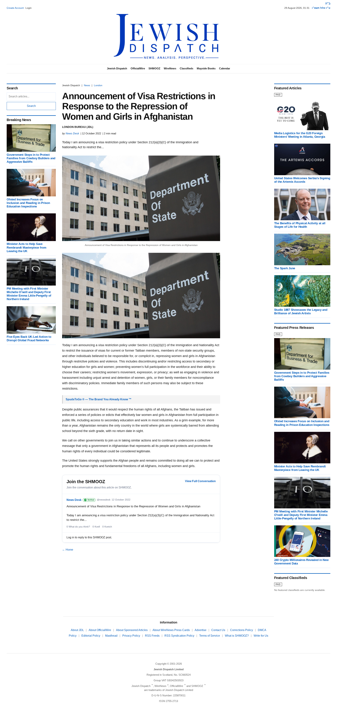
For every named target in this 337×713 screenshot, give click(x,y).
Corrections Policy (242, 630)
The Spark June (284, 268)
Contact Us (218, 630)
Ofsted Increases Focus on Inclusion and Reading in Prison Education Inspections (28, 203)
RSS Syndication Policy (179, 635)
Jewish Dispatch (117, 68)
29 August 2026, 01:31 (296, 7)
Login (28, 7)
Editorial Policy (91, 635)
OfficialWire (138, 68)
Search (31, 105)
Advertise (201, 630)
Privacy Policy (131, 635)
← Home (67, 549)
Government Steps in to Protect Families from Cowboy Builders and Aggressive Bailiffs (31, 158)
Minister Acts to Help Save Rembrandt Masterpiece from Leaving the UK (26, 247)
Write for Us (261, 635)
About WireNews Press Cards (171, 630)
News (87, 85)
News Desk (72, 133)
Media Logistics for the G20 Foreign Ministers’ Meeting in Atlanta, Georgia (299, 135)
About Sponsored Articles (132, 630)
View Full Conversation (200, 481)
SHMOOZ (154, 68)
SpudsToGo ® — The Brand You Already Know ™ (98, 399)
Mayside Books (206, 68)
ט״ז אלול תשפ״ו (321, 7)
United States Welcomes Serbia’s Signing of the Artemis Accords (302, 180)
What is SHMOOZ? (237, 635)
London (98, 85)
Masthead (111, 635)
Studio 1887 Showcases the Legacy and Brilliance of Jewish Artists (300, 311)
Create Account (15, 7)
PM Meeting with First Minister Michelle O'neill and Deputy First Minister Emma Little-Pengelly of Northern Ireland (29, 294)
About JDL (77, 630)
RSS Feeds (152, 635)
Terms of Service (210, 635)
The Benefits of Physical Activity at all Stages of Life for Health (299, 225)
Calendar (224, 68)
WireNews (170, 68)
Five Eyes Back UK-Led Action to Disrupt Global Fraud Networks (29, 338)
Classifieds (186, 68)
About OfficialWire (100, 630)
